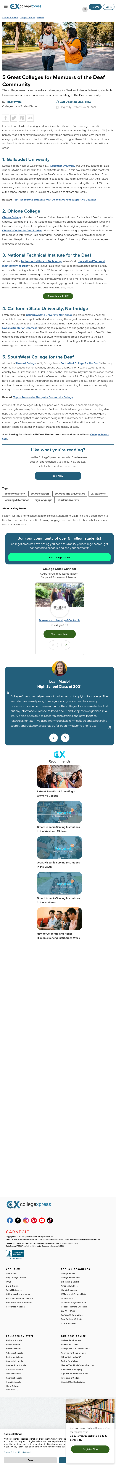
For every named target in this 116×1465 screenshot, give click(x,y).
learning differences (17, 499)
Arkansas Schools (14, 1353)
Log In (109, 7)
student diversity (68, 499)
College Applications (71, 1340)
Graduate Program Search (73, 1302)
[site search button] (85, 9)
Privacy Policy (23, 1239)
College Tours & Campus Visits (75, 1348)
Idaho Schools (12, 1386)
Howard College (26, 363)
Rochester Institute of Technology (41, 261)
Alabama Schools (14, 1340)
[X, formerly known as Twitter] (18, 1223)
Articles (40, 17)
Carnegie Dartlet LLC (29, 1236)
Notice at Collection (38, 1239)
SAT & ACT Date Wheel (72, 1315)
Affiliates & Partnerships (18, 1294)
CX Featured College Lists (73, 1294)
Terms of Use (11, 1239)
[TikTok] (50, 1223)
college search (40, 493)
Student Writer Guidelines (19, 1302)
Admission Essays (69, 1344)
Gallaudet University (62, 165)
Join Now (58, 475)
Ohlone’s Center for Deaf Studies (22, 230)
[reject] (53, 644)
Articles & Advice (10, 17)
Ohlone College (11, 217)
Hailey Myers (13, 101)
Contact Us (11, 1273)
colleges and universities (70, 493)
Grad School (67, 1298)
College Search (68, 1273)
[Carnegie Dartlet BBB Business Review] (15, 1259)
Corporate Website (15, 1307)
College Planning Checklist (74, 1307)
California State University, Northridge (49, 314)
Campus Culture (27, 17)
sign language (43, 499)
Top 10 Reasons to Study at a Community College (43, 397)
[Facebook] (10, 1223)
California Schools (14, 1357)
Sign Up (95, 7)
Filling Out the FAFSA (71, 1357)
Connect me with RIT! (58, 296)
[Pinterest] (34, 1223)
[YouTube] (42, 1223)
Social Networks (14, 1290)
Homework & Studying (71, 1369)
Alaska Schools (13, 1344)
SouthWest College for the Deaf (80, 363)
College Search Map (70, 1277)
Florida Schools (13, 1373)
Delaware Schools (14, 1369)
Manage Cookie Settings (90, 1239)
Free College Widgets (71, 1319)
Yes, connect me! (59, 634)
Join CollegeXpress (59, 557)
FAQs (8, 1282)
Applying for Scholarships (73, 1353)
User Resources (68, 1323)
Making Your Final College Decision (78, 1365)
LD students (98, 493)
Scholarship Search (70, 1282)
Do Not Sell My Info (71, 1239)
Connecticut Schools (16, 1365)
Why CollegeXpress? (16, 1277)
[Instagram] (26, 1223)
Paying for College (70, 1361)
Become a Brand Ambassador (20, 1298)
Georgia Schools (14, 1378)
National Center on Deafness (19, 327)
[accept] (65, 644)
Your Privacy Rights (55, 1239)
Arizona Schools (13, 1348)
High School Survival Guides (74, 1373)
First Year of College (71, 1378)
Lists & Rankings (69, 1290)
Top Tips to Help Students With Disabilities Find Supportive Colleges (54, 199)
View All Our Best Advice (73, 1382)
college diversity (15, 493)
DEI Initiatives (12, 1286)
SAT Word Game (69, 1311)
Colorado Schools (14, 1361)
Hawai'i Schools (13, 1382)
